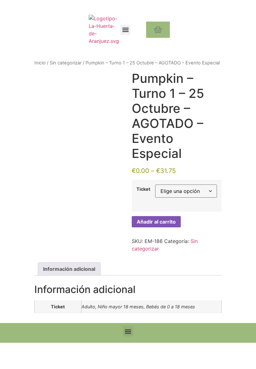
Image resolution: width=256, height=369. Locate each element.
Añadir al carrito (156, 222)
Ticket (143, 189)
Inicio (40, 63)
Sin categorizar (65, 63)
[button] (125, 30)
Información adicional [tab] (69, 269)
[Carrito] (158, 30)
